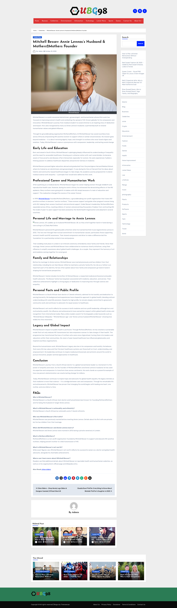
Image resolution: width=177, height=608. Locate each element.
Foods (124, 146)
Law (123, 175)
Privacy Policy (106, 604)
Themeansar (65, 604)
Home (37, 21)
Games (118, 21)
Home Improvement (129, 160)
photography (126, 194)
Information (78, 21)
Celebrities (54, 21)
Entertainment (66, 21)
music (124, 190)
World (124, 234)
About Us (137, 21)
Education (125, 131)
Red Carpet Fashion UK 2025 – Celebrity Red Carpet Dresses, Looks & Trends (133, 65)
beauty (124, 102)
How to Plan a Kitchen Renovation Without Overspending (130, 56)
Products (125, 204)
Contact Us (127, 21)
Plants (124, 199)
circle (124, 121)
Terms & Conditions (129, 604)
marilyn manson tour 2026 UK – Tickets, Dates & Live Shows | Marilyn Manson (102, 540)
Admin (41, 51)
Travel (124, 229)
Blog (123, 107)
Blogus (56, 604)
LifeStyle (125, 180)
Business (45, 21)
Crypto (124, 126)
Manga (124, 185)
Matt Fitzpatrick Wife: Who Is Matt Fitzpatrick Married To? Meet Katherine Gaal (132, 82)
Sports (111, 21)
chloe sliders (46, 469)
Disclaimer (116, 604)
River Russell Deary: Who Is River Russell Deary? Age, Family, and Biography (131, 91)
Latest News (101, 21)
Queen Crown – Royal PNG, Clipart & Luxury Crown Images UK (133, 73)
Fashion (125, 141)
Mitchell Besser (44, 199)
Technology (90, 21)
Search (125, 37)
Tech (124, 219)
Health (124, 155)
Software (125, 209)
